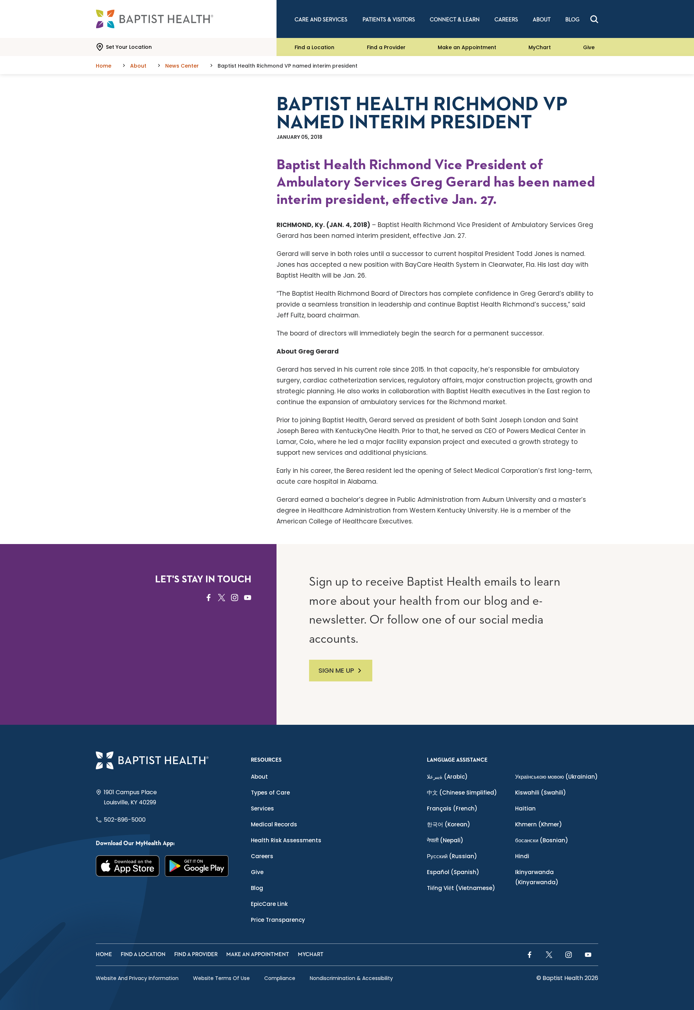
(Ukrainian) (556, 776)
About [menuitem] (542, 19)
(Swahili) (540, 792)
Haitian (525, 808)
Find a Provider (386, 47)
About (259, 776)
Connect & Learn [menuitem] (455, 19)
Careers (262, 856)
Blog (257, 888)
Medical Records (274, 824)
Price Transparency (278, 920)
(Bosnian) (541, 840)
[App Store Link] (128, 866)
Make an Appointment (467, 47)
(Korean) (448, 824)
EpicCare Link (269, 904)
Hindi (522, 856)
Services (262, 808)
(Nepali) (445, 840)
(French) (452, 808)
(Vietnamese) (461, 888)
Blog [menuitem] (572, 19)
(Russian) (452, 856)
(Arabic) (447, 776)
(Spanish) (453, 872)
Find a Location (314, 47)
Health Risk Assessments (286, 840)
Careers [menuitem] (506, 19)
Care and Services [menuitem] (321, 19)
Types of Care (270, 792)
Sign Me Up (336, 670)
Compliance (279, 978)
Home (104, 954)
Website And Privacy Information (137, 978)
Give (589, 47)
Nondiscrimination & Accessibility (351, 978)
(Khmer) (538, 824)
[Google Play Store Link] (197, 866)
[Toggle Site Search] (594, 19)
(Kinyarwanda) (536, 877)
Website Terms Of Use (221, 978)
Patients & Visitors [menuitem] (389, 19)
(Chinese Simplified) (462, 792)
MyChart (539, 47)
